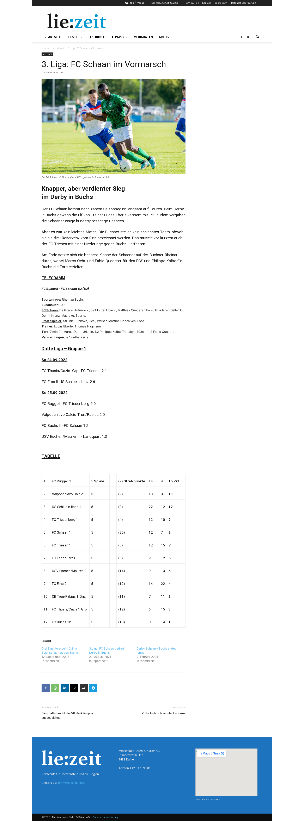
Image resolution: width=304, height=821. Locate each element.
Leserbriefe (97, 37)
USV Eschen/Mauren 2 (69, 571)
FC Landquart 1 (64, 558)
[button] (257, 37)
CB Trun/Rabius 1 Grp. (69, 596)
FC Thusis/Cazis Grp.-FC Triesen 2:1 (74, 370)
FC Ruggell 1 (61, 481)
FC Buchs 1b (61, 622)
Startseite (53, 37)
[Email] (74, 688)
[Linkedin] (65, 688)
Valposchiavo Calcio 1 (69, 494)
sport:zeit (58, 48)
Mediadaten (143, 37)
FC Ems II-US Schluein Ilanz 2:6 (68, 381)
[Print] (84, 688)
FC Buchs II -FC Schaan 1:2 (65, 425)
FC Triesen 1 (61, 545)
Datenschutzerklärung (243, 2)
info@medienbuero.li (71, 783)
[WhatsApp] (55, 688)
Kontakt (206, 2)
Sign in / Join (192, 2)
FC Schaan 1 (61, 532)
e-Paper (118, 37)
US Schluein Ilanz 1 (66, 507)
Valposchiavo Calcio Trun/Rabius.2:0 (73, 414)
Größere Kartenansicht (208, 799)
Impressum (221, 2)
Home (45, 48)
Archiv (164, 37)
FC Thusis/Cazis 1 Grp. (69, 609)
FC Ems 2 (59, 584)
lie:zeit (73, 37)
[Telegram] (93, 688)
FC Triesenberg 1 (65, 520)
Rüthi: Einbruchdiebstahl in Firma (164, 713)
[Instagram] (248, 37)
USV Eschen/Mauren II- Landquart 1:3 (75, 436)
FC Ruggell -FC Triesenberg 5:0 (69, 403)
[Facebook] (241, 37)
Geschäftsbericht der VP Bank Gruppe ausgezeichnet (67, 716)
